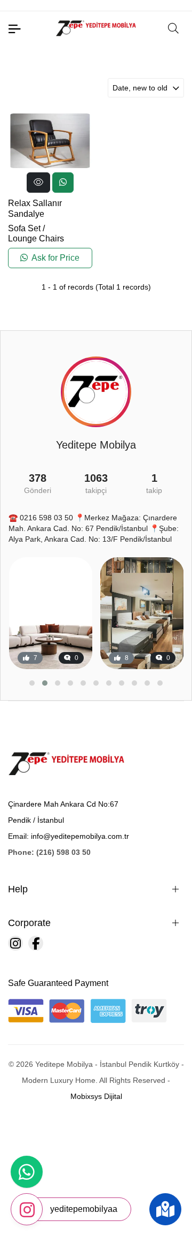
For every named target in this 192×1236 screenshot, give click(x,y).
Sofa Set (24, 228)
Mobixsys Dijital (96, 1096)
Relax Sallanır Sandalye (35, 208)
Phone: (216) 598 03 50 (49, 852)
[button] (32, 683)
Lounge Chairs (36, 238)
